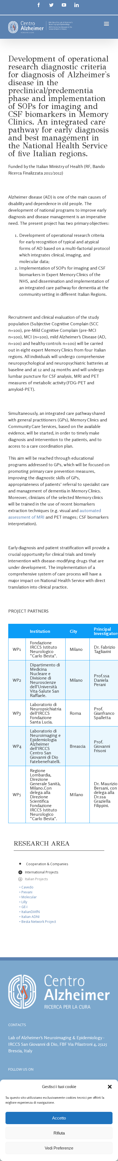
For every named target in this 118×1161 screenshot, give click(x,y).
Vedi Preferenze (59, 1148)
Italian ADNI (30, 916)
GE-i (24, 907)
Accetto (59, 1118)
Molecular (29, 897)
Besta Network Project (38, 921)
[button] (110, 1086)
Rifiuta (59, 1133)
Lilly (24, 902)
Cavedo (27, 887)
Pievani (26, 892)
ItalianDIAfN (30, 911)
